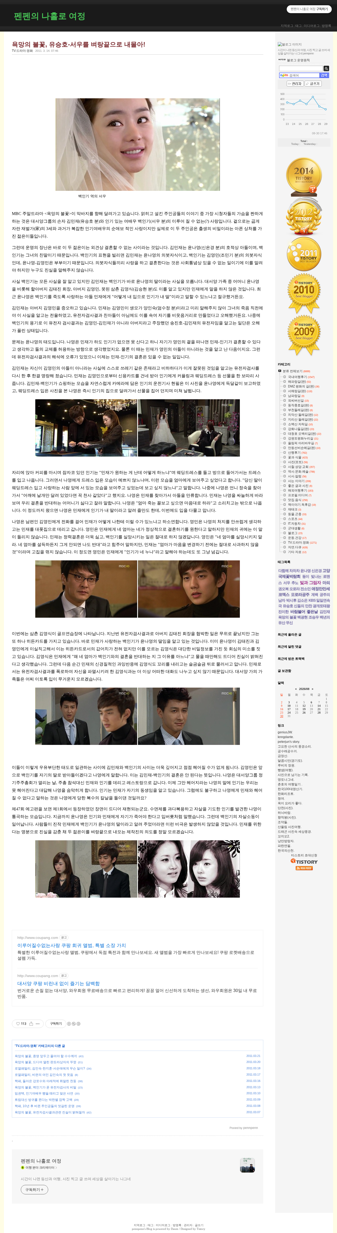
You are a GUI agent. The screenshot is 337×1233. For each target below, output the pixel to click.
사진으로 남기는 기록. (293, 775)
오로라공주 (300, 594)
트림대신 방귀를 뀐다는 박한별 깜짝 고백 (43, 1100)
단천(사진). (285, 808)
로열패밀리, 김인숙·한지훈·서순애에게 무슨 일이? (50, 1068)
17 (289, 709)
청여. (281, 798)
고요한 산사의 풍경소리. (295, 746)
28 (319, 712)
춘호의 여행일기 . (290, 784)
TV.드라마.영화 (22, 51)
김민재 (325, 612)
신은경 (316, 571)
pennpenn (138, 1228)
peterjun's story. (289, 742)
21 (319, 709)
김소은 (302, 600)
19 (304, 709)
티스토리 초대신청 (304, 855)
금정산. (283, 756)
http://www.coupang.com (37, 937)
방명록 (326, 26)
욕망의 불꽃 (287, 617)
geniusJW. (285, 732)
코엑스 (283, 594)
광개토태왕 (321, 606)
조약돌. (283, 822)
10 (289, 705)
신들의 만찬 (303, 606)
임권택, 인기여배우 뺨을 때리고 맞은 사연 (44, 1093)
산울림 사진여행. (289, 827)
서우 (286, 583)
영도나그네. (286, 779)
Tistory (201, 1228)
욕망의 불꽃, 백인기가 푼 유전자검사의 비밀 (45, 1087)
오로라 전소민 (300, 589)
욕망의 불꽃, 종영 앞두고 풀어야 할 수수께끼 (46, 1056)
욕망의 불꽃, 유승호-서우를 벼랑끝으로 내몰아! (78, 44)
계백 (314, 594)
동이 (305, 576)
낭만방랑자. (286, 841)
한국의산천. (286, 850)
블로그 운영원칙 (298, 60)
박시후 (291, 600)
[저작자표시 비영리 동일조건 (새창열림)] (73, 1024)
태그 (298, 26)
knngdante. (286, 737)
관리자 (188, 1225)
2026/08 (304, 688)
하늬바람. (284, 813)
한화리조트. (286, 794)
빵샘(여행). (285, 770)
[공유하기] (31, 1024)
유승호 (288, 606)
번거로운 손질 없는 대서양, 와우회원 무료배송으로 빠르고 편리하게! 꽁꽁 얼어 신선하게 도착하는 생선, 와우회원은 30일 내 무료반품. (137, 993)
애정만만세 (320, 588)
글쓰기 (199, 1225)
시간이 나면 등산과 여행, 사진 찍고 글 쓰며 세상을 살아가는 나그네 (76, 1179)
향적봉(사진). (287, 817)
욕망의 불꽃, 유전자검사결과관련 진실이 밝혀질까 (50, 1112)
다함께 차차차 (289, 571)
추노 (294, 583)
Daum (174, 1228)
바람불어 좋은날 (304, 611)
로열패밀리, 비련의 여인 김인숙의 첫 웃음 (44, 1075)
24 (289, 712)
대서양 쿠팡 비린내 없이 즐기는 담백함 (58, 983)
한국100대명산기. (290, 789)
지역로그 (287, 26)
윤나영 (305, 571)
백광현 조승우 (308, 617)
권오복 (283, 589)
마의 (326, 582)
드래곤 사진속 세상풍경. (295, 831)
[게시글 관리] (37, 1024)
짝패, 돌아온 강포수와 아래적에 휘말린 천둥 (45, 1081)
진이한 (283, 612)
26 (304, 712)
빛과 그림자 (310, 582)
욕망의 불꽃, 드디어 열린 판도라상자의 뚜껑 (45, 1062)
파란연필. (284, 846)
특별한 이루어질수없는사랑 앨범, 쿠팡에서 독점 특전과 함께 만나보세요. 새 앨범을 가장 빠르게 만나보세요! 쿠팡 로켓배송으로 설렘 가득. (135, 955)
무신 (289, 623)
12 (304, 705)
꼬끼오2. (284, 836)
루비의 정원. (286, 765)
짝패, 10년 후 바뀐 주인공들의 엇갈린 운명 (45, 1106)
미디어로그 (312, 26)
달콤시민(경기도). (290, 761)
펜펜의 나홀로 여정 (50, 16)
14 (319, 705)
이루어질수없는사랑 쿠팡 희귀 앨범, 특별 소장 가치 (71, 945)
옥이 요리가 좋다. (290, 803)
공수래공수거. (288, 751)
